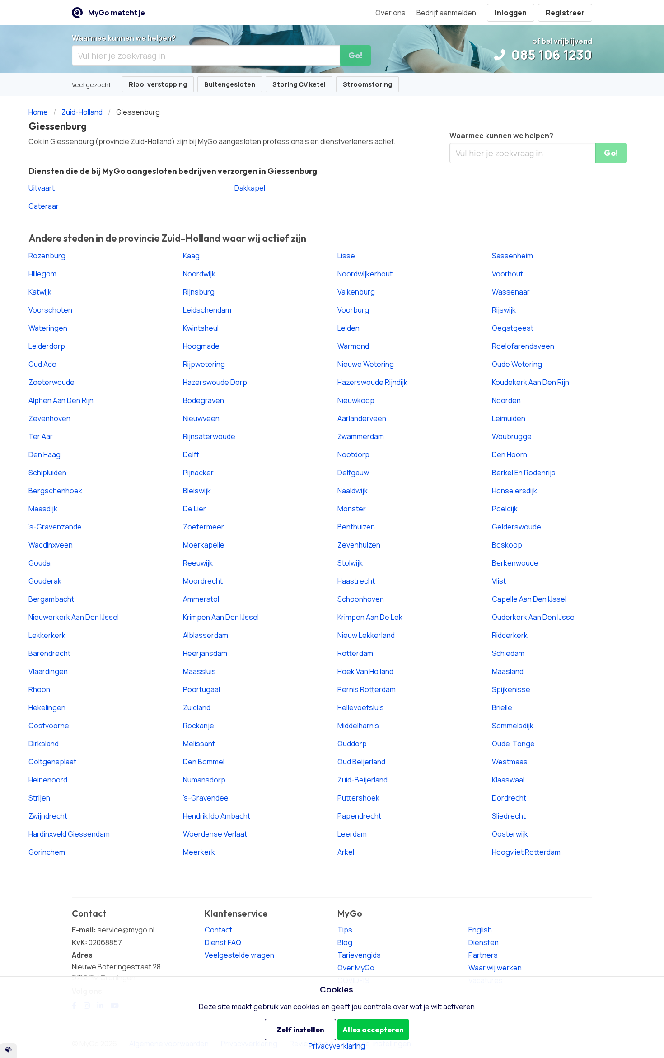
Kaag (191, 256)
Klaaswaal (508, 780)
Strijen (39, 798)
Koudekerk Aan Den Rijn (530, 382)
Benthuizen (356, 527)
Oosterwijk (510, 834)
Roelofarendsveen (523, 346)
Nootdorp (353, 454)
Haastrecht (356, 581)
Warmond (353, 346)
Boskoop (507, 545)
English (480, 930)
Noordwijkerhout (365, 274)
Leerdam (352, 834)
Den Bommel (203, 762)
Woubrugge (512, 436)
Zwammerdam (360, 436)
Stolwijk (350, 563)
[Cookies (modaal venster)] (8, 1050)
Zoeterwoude (51, 382)
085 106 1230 (550, 54)
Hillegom (42, 274)
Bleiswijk (197, 491)
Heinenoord (47, 780)
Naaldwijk (352, 491)
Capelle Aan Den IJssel (529, 599)
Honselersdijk (514, 491)
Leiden (348, 328)
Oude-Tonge (513, 744)
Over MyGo (355, 968)
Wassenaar (511, 292)
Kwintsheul (201, 328)
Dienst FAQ (223, 942)
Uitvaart (41, 188)
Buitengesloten (229, 84)
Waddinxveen (50, 545)
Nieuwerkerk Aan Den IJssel (73, 617)
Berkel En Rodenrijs (524, 473)
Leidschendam (207, 310)
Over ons (390, 13)
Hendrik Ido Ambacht (216, 816)
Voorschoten (50, 310)
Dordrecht (509, 798)
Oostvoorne (48, 725)
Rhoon (39, 689)
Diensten (483, 942)
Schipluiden (47, 473)
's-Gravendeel (206, 798)
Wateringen (47, 328)
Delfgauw (353, 473)
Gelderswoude (516, 527)
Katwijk (39, 292)
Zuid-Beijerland (362, 780)
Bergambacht (51, 599)
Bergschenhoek (55, 491)
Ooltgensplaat (52, 762)
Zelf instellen (300, 1029)
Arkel (345, 852)
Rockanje (198, 725)
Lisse (346, 256)
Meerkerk (199, 852)
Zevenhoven (49, 418)
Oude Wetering (517, 364)
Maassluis (199, 671)
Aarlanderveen (361, 418)
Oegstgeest (512, 328)
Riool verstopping (158, 84)
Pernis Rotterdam (366, 689)
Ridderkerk (510, 635)
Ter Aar (40, 436)
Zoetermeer (203, 527)
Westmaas (510, 762)
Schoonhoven (360, 599)
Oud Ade (42, 364)
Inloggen (511, 13)
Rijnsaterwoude (209, 436)
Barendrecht (49, 653)
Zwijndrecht (47, 816)
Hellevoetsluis (360, 707)
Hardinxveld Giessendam (69, 834)
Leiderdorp (46, 346)
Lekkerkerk (46, 635)
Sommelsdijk (512, 725)
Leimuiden (508, 418)
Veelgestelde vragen (239, 955)
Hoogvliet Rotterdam (526, 852)
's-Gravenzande (55, 527)
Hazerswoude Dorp (215, 382)
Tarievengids (359, 955)
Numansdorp (204, 780)
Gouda (39, 563)
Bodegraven (203, 400)
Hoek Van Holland (365, 671)
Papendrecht (359, 816)
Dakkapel (249, 188)
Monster (351, 509)
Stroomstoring (367, 84)
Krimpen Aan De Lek (369, 617)
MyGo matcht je (116, 13)
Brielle (502, 707)
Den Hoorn (509, 454)
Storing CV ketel (299, 84)
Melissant (199, 744)
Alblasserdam (205, 635)
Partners (483, 955)
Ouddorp (352, 744)
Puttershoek (358, 798)
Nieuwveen (201, 418)
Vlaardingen (48, 671)
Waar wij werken (495, 968)
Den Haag (44, 454)
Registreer (565, 13)
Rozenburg (46, 256)
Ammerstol (201, 599)
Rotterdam (355, 653)
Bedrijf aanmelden (446, 13)
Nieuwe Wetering (365, 364)
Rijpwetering (204, 364)
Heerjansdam (205, 653)
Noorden (506, 400)
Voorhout (507, 274)
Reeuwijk (198, 563)
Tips (344, 930)
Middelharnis (358, 725)
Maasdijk (42, 509)
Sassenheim (512, 256)
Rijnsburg (199, 292)
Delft (191, 454)
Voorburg (353, 310)
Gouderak (44, 581)
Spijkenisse (511, 689)
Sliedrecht (509, 816)
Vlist (499, 581)
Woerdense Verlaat (215, 834)
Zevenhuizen (358, 545)
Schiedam (508, 653)
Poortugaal (201, 689)
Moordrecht (203, 581)
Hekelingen (46, 707)
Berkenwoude (515, 563)
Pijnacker (198, 473)
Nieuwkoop (355, 400)
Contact (218, 930)
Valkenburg (356, 292)
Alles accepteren (372, 1029)
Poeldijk (505, 509)
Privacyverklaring (337, 1046)
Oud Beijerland (361, 762)
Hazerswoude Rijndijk (372, 382)
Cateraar (43, 206)
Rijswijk (504, 310)
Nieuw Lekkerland (366, 635)
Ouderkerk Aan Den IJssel (534, 617)
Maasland (508, 671)
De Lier (194, 509)
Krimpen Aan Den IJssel (221, 617)
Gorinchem (46, 852)
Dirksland (43, 744)
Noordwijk (199, 274)
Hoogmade (201, 346)
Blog (344, 942)
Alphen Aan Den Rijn (61, 400)
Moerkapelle (203, 545)
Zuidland (196, 707)
